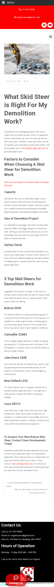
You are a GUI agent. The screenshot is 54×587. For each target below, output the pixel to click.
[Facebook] (44, 25)
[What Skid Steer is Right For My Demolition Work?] (27, 59)
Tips (27, 81)
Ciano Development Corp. (22, 463)
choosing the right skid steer (33, 148)
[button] (27, 9)
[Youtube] (50, 25)
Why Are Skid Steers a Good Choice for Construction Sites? (31, 491)
